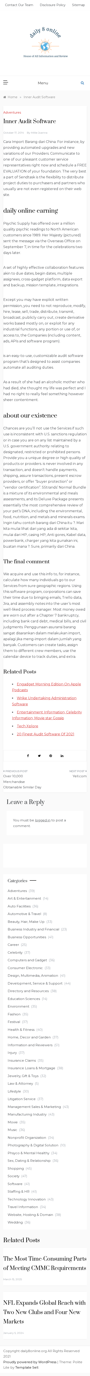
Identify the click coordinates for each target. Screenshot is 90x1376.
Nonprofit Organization (27, 1138)
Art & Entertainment (24, 898)
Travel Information (23, 1207)
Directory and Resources (28, 991)
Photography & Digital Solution (33, 1145)
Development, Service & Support (35, 983)
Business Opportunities (27, 937)
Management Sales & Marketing (34, 1107)
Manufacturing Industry (27, 1114)
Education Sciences (24, 999)
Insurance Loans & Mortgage (31, 1068)
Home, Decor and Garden (29, 1037)
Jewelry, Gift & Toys (23, 1076)
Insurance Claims (22, 1060)
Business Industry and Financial (33, 929)
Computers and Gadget (27, 960)
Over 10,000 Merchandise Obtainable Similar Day (22, 781)
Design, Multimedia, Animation (33, 975)
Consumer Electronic (25, 968)
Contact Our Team (19, 5)
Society (13, 1176)
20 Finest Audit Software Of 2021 (45, 734)
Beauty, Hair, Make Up (26, 922)
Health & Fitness (21, 1030)
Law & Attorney (20, 1083)
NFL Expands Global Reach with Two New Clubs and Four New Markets (44, 1312)
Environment (18, 1006)
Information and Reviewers (30, 1045)
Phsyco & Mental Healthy (28, 1153)
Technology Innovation (27, 1199)
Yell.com (80, 776)
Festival (14, 1022)
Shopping (16, 1168)
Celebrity (15, 952)
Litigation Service (22, 1099)
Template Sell (26, 1367)
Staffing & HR (18, 1191)
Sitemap (78, 5)
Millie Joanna (39, 132)
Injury (12, 1053)
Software (15, 1184)
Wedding (15, 1222)
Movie (13, 1122)
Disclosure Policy (53, 5)
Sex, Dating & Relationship (29, 1161)
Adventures (12, 112)
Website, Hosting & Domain (30, 1215)
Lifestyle (14, 1091)
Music (12, 1130)
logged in (42, 820)
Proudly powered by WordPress (30, 1362)
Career (13, 945)
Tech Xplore (27, 726)
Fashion (14, 1014)
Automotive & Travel (24, 914)
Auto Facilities (19, 906)
